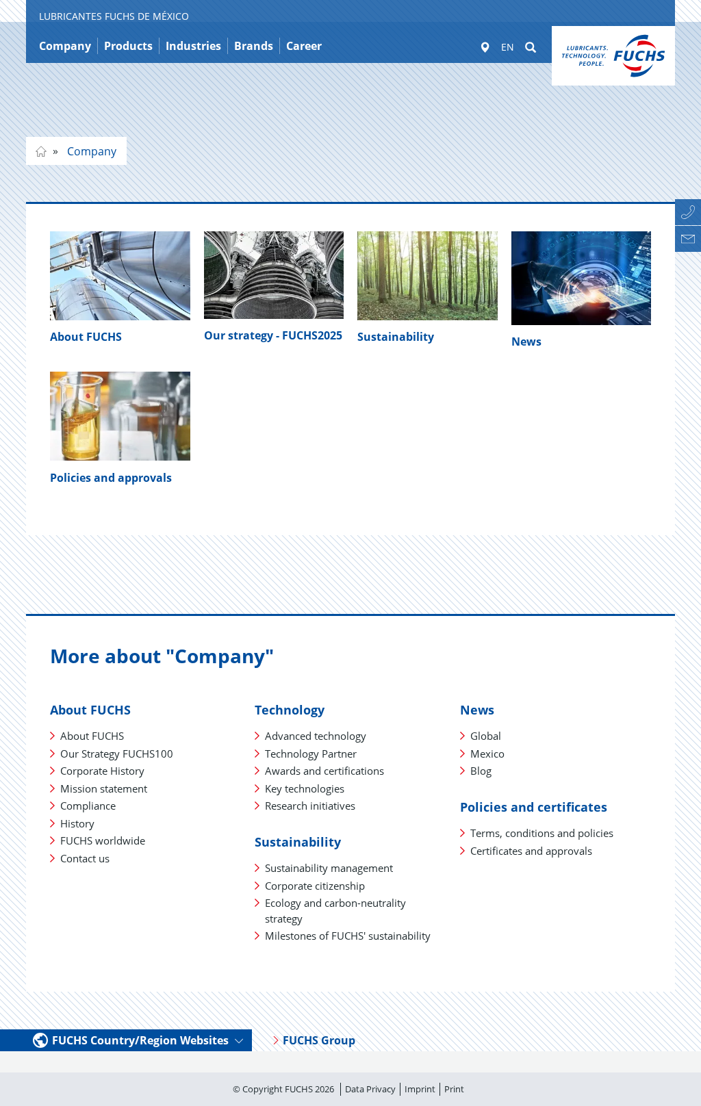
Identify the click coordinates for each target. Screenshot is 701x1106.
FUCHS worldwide (102, 840)
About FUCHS (86, 336)
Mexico (487, 753)
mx (41, 151)
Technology (289, 710)
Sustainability (395, 336)
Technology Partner (311, 753)
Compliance (88, 805)
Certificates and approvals (531, 851)
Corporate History (102, 770)
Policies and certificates (533, 807)
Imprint (420, 1089)
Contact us (85, 858)
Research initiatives (310, 805)
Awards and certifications (324, 770)
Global (485, 736)
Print (454, 1089)
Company (90, 151)
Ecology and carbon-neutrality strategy (335, 910)
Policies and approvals (111, 477)
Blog (481, 770)
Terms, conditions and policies (541, 833)
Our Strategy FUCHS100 (116, 753)
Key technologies (304, 788)
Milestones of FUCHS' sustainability (348, 935)
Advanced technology (315, 736)
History (77, 823)
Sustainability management (329, 868)
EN (507, 46)
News (526, 341)
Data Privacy (370, 1089)
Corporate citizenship (315, 885)
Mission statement (103, 788)
